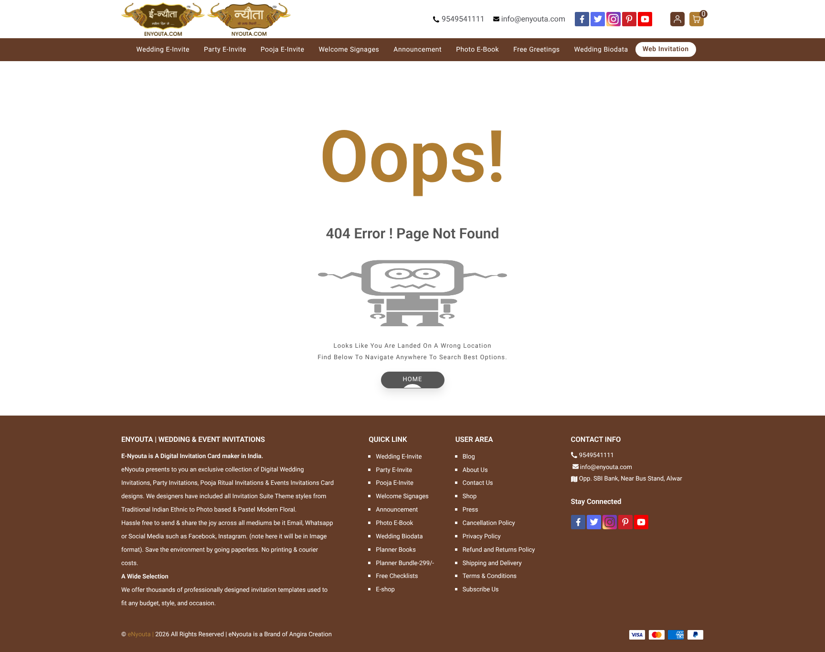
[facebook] (582, 19)
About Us (475, 470)
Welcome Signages (348, 49)
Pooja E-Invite (283, 49)
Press (470, 509)
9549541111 (463, 18)
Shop (470, 496)
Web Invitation (666, 49)
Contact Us (478, 483)
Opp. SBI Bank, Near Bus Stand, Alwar (630, 478)
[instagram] (613, 19)
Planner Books (396, 550)
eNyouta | (140, 634)
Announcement (417, 49)
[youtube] (645, 19)
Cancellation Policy (489, 523)
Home (413, 379)
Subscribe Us (481, 589)
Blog (469, 456)
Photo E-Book (477, 49)
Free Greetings (536, 49)
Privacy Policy (482, 536)
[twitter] (598, 19)
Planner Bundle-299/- (405, 563)
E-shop (385, 589)
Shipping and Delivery (492, 563)
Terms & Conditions (490, 576)
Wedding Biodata (601, 49)
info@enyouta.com (533, 18)
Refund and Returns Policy (499, 550)
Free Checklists (397, 576)
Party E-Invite (225, 49)
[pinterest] (629, 19)
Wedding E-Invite (163, 49)
